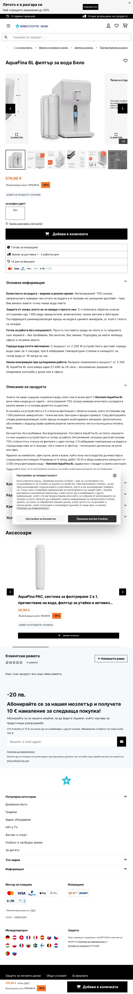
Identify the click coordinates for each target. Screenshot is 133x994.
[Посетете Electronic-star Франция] (28, 937)
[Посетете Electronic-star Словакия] (49, 937)
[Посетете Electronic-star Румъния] (21, 945)
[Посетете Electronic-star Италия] (35, 937)
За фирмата (80, 975)
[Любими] (116, 26)
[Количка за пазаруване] (125, 26)
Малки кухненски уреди (53, 47)
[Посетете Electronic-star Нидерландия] (56, 945)
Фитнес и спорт (16, 835)
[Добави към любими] (125, 61)
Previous (10, 108)
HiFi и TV (12, 827)
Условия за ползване (78, 945)
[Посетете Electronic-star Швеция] (35, 945)
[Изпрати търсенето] (6, 37)
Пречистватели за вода (113, 47)
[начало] (9, 47)
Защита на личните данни (23, 975)
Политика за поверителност (21, 751)
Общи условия (56, 975)
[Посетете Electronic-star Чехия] (56, 937)
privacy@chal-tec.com (18, 760)
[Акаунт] (108, 26)
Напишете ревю (112, 658)
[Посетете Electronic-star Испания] (42, 937)
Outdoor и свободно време (24, 842)
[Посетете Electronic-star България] (28, 945)
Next (122, 108)
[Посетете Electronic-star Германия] (8, 937)
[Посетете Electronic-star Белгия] (49, 945)
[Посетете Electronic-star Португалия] (8, 953)
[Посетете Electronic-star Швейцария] (21, 937)
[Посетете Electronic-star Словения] (14, 953)
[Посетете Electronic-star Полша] (14, 945)
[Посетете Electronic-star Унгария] (8, 945)
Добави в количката (70, 234)
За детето (12, 850)
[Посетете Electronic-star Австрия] (14, 937)
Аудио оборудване (18, 819)
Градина (11, 812)
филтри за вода (84, 47)
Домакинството (23, 47)
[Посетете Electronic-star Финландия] (42, 945)
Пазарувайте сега (90, 7)
